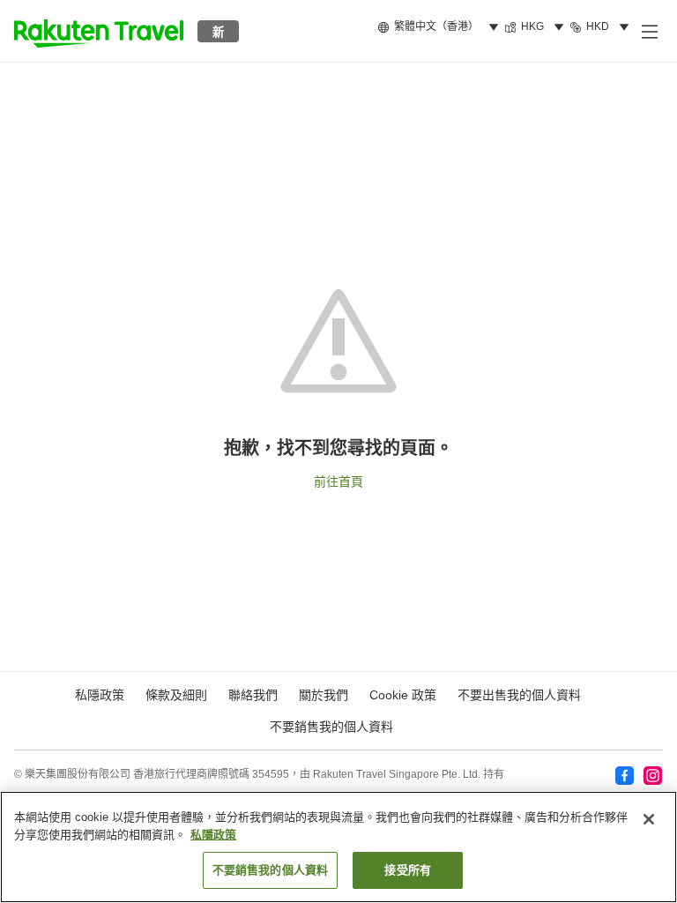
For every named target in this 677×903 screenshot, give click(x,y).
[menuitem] (440, 27)
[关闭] (648, 819)
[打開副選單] (649, 31)
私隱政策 (213, 834)
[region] (338, 847)
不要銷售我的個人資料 (331, 727)
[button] (98, 31)
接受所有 (407, 870)
